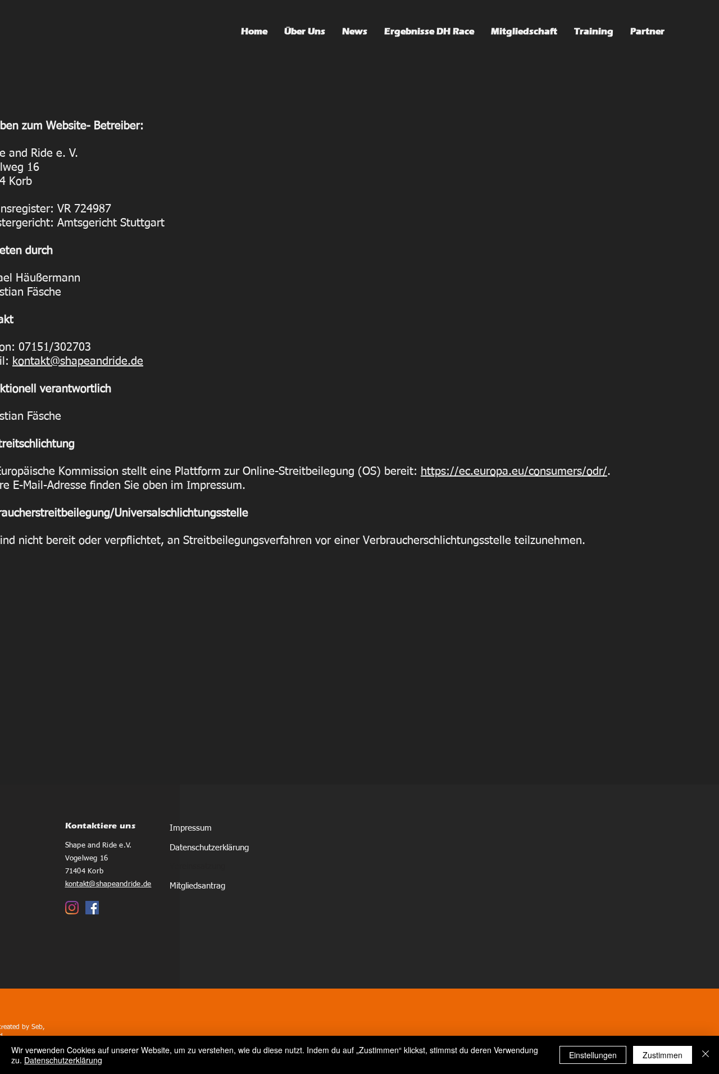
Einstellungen (593, 1055)
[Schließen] (705, 1055)
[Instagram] (72, 907)
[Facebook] (92, 907)
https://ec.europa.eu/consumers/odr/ (514, 471)
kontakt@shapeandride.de (77, 361)
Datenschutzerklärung (63, 1060)
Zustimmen (662, 1055)
